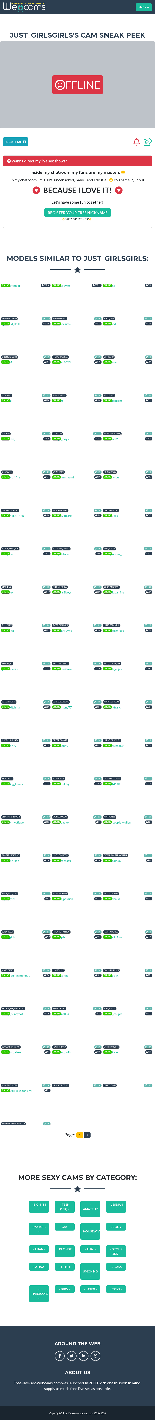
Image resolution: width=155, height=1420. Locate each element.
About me (13, 142)
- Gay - (64, 1226)
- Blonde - (64, 1251)
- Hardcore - (40, 1293)
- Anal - (90, 1249)
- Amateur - (90, 1209)
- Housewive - (91, 1231)
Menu (143, 6)
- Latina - (39, 1267)
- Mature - (39, 1229)
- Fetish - (64, 1267)
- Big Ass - (116, 1267)
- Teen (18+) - (64, 1207)
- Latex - (90, 1289)
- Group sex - (116, 1251)
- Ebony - (116, 1226)
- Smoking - (90, 1271)
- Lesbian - (116, 1207)
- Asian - (39, 1249)
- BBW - (64, 1289)
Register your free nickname (78, 212)
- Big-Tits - (39, 1207)
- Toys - (116, 1289)
